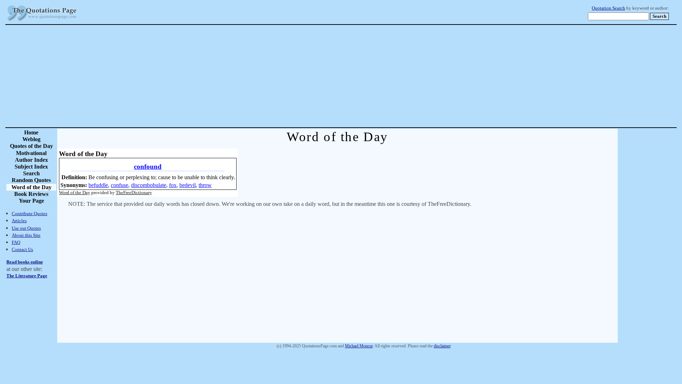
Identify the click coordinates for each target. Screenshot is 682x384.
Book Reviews (31, 194)
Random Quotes (31, 180)
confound (148, 166)
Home (31, 132)
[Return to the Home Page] (41, 21)
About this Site (26, 235)
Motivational (31, 153)
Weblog (31, 139)
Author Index (31, 160)
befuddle (98, 185)
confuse (119, 185)
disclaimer (442, 345)
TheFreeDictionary (134, 192)
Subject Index (31, 167)
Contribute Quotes (29, 213)
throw (205, 185)
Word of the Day (31, 187)
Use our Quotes (26, 228)
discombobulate (148, 185)
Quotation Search (608, 8)
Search (31, 173)
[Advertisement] (366, 76)
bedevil (187, 185)
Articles (19, 220)
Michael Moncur (359, 345)
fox (173, 185)
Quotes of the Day (31, 146)
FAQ (16, 242)
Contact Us (22, 249)
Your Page (31, 201)
